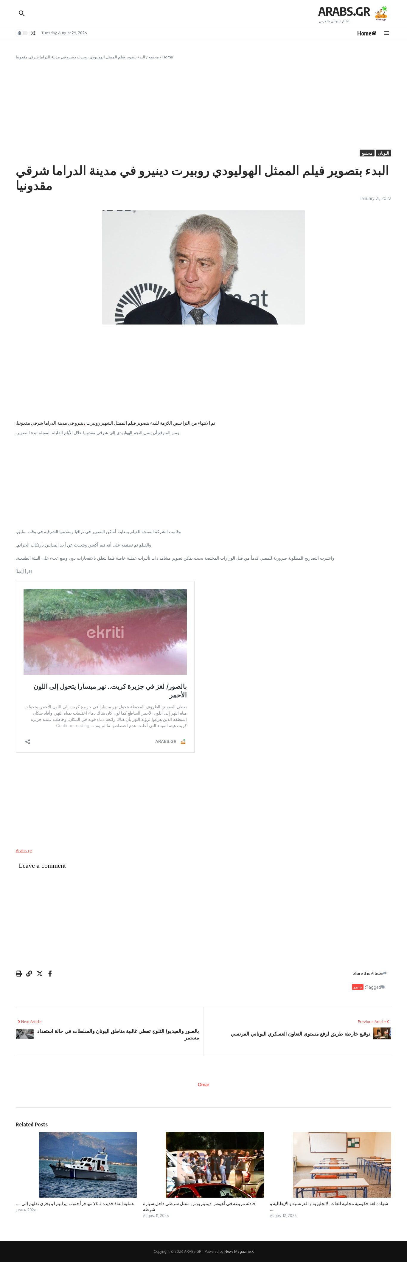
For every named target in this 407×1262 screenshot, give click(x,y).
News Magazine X (239, 1251)
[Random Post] (33, 33)
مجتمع (154, 57)
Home (167, 57)
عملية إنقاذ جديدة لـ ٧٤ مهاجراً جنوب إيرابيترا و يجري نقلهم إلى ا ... (75, 1203)
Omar (203, 1084)
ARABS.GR (344, 11)
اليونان (383, 153)
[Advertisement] (203, 105)
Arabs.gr (24, 850)
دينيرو (80, 423)
